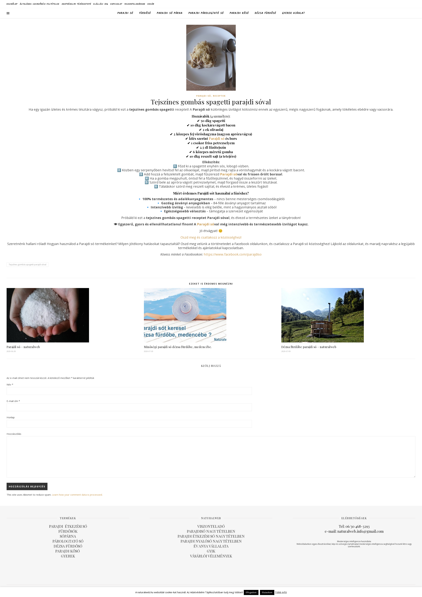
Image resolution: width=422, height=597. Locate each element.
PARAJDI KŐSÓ (68, 551)
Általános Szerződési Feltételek (39, 4)
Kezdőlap (12, 4)
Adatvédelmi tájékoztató (76, 4)
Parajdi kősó (239, 13)
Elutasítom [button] (267, 592)
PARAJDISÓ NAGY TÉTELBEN (211, 531)
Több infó (281, 592)
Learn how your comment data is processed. (77, 494)
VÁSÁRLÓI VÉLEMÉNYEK (211, 555)
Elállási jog (100, 4)
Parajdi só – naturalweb (23, 347)
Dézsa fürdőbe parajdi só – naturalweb (308, 347)
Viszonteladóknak (134, 4)
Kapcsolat (116, 4)
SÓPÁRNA (68, 536)
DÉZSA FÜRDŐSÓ (265, 13)
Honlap (11, 417)
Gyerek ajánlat (293, 13)
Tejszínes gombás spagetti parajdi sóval (27, 264)
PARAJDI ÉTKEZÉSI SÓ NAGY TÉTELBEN (211, 536)
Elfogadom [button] (251, 592)
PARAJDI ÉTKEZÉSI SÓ (68, 526)
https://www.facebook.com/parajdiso (233, 254)
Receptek (219, 95)
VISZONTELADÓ (211, 526)
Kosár (151, 4)
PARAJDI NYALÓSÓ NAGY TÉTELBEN (211, 541)
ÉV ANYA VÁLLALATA (211, 546)
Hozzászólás (14, 433)
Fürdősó (145, 13)
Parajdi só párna (169, 13)
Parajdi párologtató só (206, 13)
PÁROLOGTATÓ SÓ (67, 541)
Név (10, 384)
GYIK (211, 551)
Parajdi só (125, 13)
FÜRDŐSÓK (67, 531)
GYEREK (68, 555)
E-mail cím (13, 401)
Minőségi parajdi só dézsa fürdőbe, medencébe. (178, 347)
